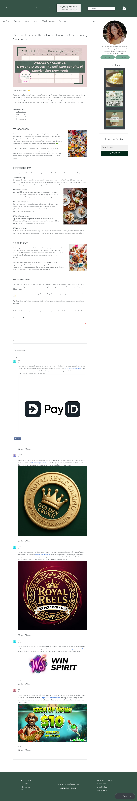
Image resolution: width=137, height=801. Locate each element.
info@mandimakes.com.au (68, 783)
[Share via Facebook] (14, 317)
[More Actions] (86, 361)
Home (26, 21)
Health (35, 21)
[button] (124, 8)
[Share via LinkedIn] (24, 317)
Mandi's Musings (48, 21)
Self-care (62, 21)
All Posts (6, 21)
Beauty (17, 21)
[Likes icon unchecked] (19, 449)
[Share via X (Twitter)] (19, 317)
